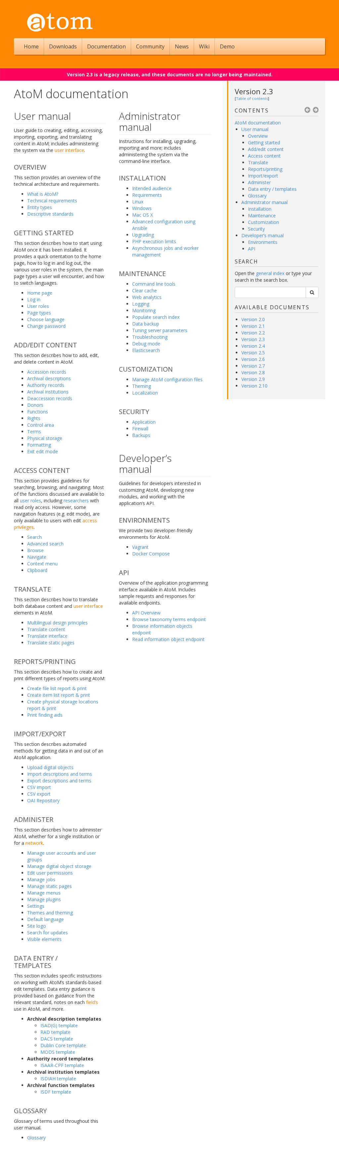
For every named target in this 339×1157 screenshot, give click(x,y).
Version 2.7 (253, 366)
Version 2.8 (253, 372)
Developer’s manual (262, 235)
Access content (264, 156)
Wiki (204, 46)
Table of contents (252, 98)
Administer (259, 182)
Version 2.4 (253, 346)
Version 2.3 (254, 91)
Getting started (264, 142)
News (182, 46)
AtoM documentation (258, 122)
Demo (227, 46)
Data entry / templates (272, 189)
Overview (258, 136)
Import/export (263, 176)
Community (150, 46)
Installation (259, 209)
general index (270, 273)
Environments (262, 242)
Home (31, 46)
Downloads (63, 46)
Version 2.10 (254, 386)
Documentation (106, 46)
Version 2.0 (253, 319)
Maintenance (262, 215)
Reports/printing (265, 169)
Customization (263, 222)
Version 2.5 (253, 352)
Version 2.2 (253, 332)
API (251, 249)
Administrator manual (264, 202)
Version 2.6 (253, 359)
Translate (258, 162)
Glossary (257, 195)
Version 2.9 (253, 379)
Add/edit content (266, 149)
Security (256, 229)
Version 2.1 (253, 326)
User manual (254, 129)
